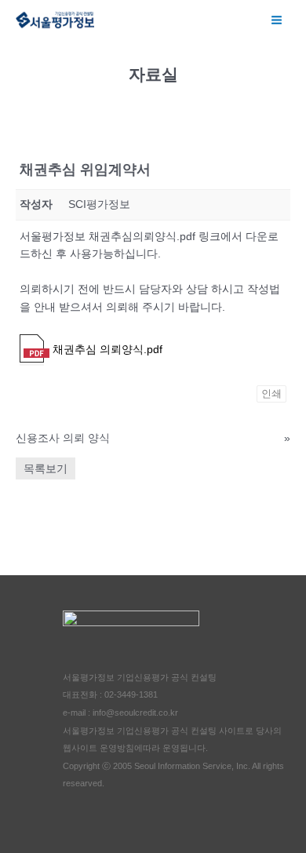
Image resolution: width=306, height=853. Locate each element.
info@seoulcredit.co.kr (135, 712)
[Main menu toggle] (277, 19)
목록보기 (45, 468)
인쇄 (271, 393)
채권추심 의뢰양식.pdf (105, 349)
